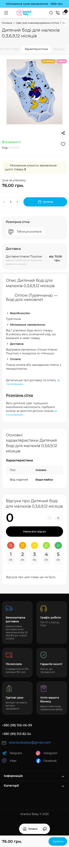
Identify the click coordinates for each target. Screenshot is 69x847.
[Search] (51, 13)
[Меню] (6, 13)
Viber (13, 761)
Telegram (16, 753)
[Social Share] (63, 133)
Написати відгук (34, 531)
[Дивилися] (45, 829)
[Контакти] (58, 13)
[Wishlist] (63, 144)
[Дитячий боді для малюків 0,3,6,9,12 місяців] (34, 91)
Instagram (51, 753)
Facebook (50, 761)
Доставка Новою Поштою (24, 256)
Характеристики (36, 49)
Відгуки (59, 49)
